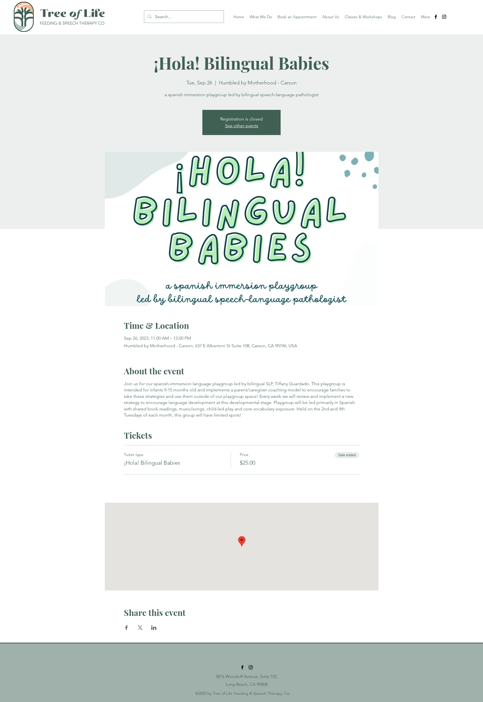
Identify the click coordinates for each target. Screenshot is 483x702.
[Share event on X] (140, 627)
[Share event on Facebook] (126, 627)
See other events (241, 125)
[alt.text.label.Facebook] (436, 17)
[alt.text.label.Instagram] (444, 17)
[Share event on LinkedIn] (154, 627)
